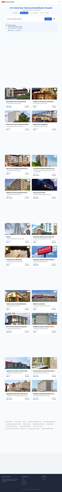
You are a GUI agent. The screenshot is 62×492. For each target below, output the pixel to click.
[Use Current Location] (54, 18)
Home (23, 479)
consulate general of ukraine (33, 428)
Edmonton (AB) (18, 30)
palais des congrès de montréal (12, 428)
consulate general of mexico (11, 426)
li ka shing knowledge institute (49, 421)
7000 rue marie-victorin (38, 426)
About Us (24, 480)
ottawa (24, 421)
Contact (43, 479)
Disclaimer (24, 484)
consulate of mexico (27, 423)
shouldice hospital (50, 423)
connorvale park (17, 421)
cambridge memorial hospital (38, 423)
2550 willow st (23, 428)
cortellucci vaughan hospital (47, 428)
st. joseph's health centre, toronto (34, 421)
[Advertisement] (26, 42)
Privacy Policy (25, 482)
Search (48, 19)
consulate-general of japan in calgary (13, 423)
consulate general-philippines (25, 426)
